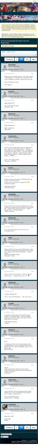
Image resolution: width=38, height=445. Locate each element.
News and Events (30, 22)
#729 (32, 271)
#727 (32, 227)
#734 (32, 388)
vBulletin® (29, 440)
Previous (9, 59)
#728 (32, 246)
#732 (32, 338)
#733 (32, 365)
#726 (32, 203)
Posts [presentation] (3, 52)
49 (21, 59)
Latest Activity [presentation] (11, 52)
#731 (32, 312)
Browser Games (12, 22)
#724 (32, 145)
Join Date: (11, 69)
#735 (32, 413)
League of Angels (21, 22)
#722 (32, 100)
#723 (32, 122)
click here (6, 37)
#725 (32, 176)
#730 (32, 291)
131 (27, 59)
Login (34, 1)
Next (34, 59)
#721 (32, 73)
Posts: (21, 69)
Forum (6, 22)
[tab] (3, 52)
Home (2, 22)
